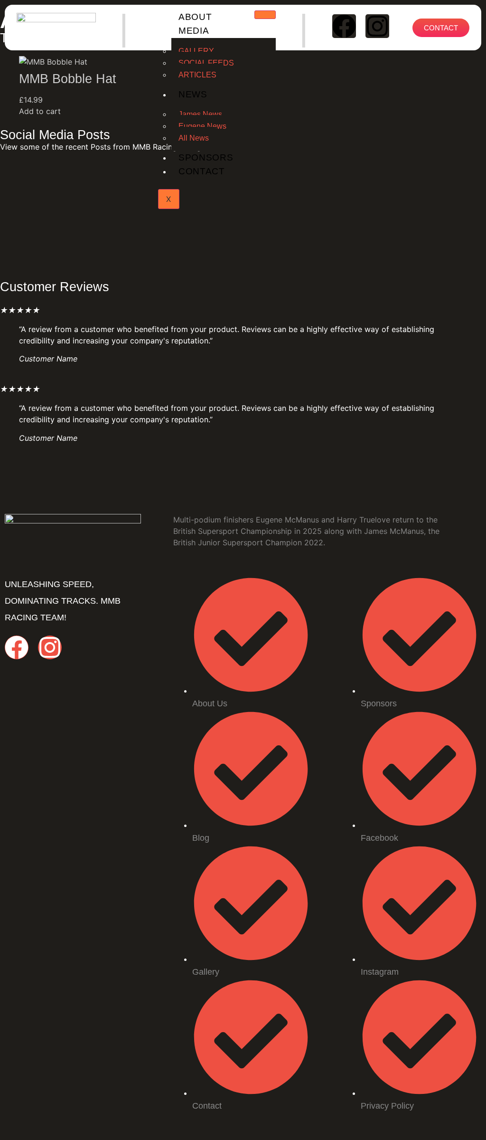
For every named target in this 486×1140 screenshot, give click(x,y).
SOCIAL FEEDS (206, 63)
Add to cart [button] (40, 111)
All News (193, 138)
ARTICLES (197, 75)
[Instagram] (377, 26)
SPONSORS (206, 157)
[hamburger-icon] (265, 14)
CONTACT (201, 171)
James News (200, 114)
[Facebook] (344, 26)
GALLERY (196, 51)
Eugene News (202, 126)
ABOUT (195, 17)
